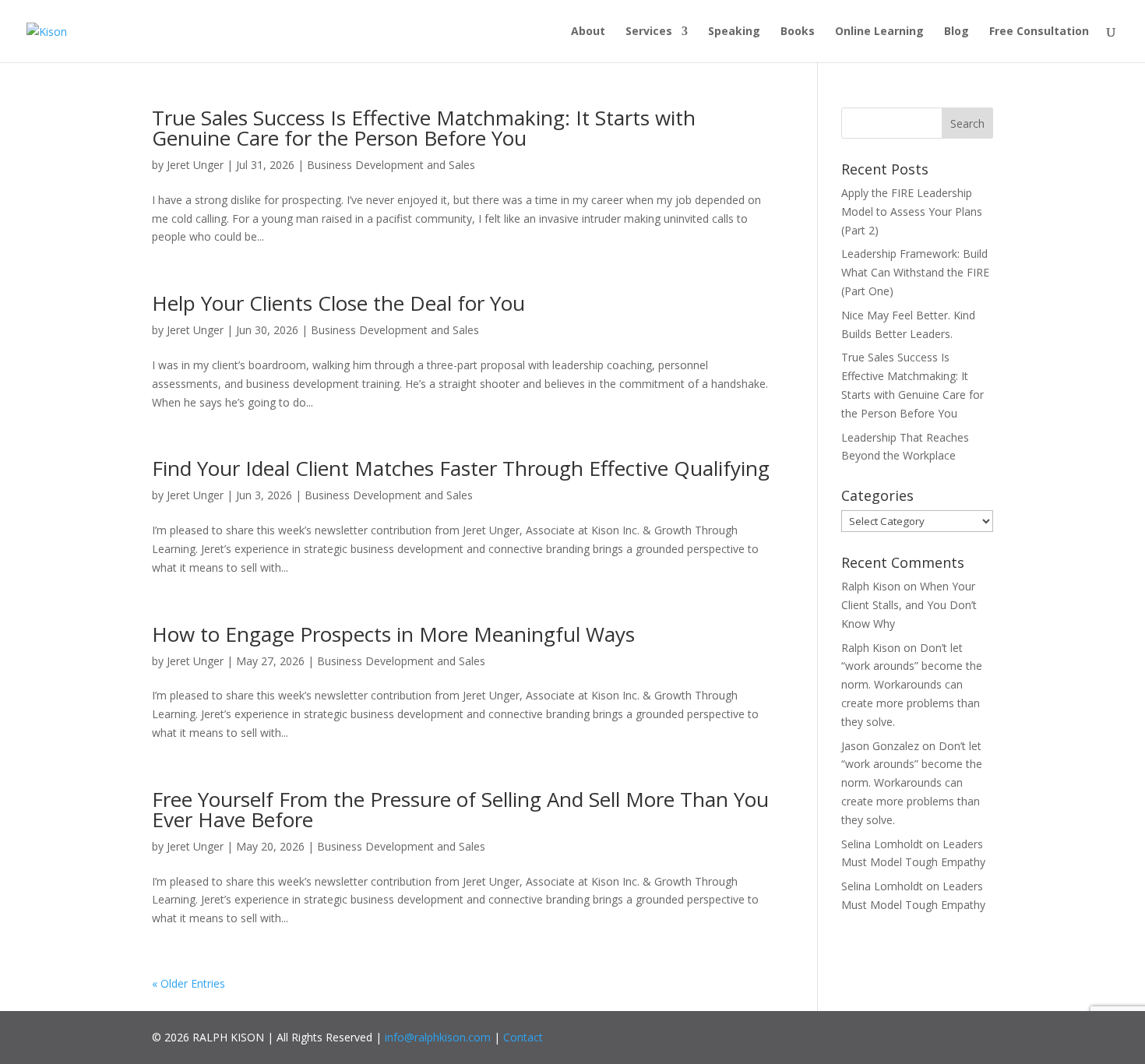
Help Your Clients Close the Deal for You (338, 303)
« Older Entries (188, 983)
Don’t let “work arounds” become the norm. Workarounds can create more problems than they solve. (911, 684)
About (588, 32)
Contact (523, 1037)
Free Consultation (1039, 32)
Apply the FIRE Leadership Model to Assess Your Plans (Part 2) (911, 211)
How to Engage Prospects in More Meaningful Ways (393, 634)
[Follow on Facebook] (838, 1034)
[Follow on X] (883, 1034)
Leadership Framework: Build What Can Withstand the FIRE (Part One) (915, 272)
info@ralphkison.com (438, 1037)
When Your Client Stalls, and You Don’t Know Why (909, 605)
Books (797, 32)
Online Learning (879, 32)
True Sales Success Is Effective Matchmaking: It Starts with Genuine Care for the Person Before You (424, 128)
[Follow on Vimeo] (973, 1034)
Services (648, 32)
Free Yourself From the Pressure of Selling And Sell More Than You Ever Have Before (460, 809)
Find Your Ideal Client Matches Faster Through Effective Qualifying (461, 468)
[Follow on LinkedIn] (928, 1034)
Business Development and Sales (391, 164)
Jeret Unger (195, 164)
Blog (956, 32)
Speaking (734, 32)
